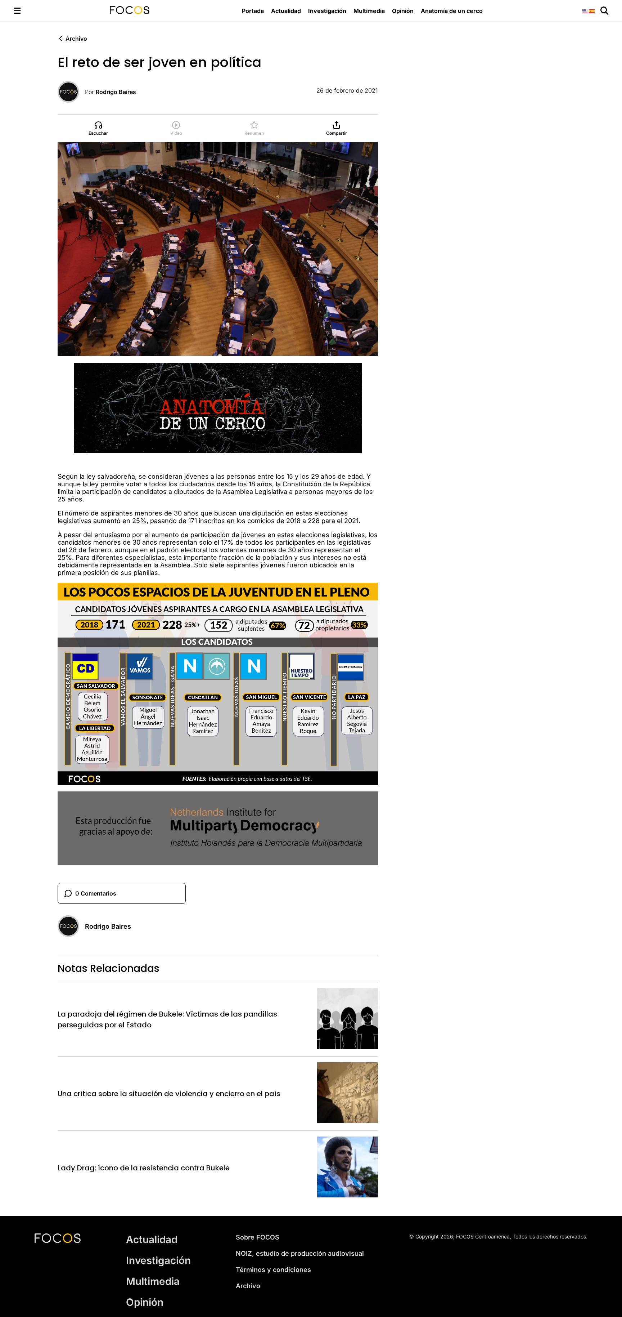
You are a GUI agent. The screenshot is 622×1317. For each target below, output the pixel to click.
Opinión (403, 10)
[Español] (592, 11)
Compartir (336, 133)
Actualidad (286, 10)
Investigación (327, 10)
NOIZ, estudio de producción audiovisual (300, 1253)
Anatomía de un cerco (452, 10)
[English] (585, 11)
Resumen (254, 133)
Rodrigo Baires (116, 91)
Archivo (76, 38)
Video (176, 133)
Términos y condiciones (273, 1269)
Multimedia (369, 10)
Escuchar (98, 133)
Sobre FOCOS (257, 1237)
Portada (253, 10)
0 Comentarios (95, 893)
